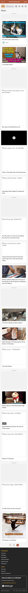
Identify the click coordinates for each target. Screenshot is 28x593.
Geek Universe (4, 561)
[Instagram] (16, 6)
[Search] (4, 2)
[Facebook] (19, 6)
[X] (25, 6)
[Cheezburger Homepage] (14, 586)
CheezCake (3, 563)
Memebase (3, 557)
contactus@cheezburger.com (9, 582)
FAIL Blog (3, 555)
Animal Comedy (5, 559)
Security (20, 590)
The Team (3, 569)
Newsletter (10, 6)
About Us (3, 571)
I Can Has (3, 553)
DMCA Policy (25, 590)
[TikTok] (22, 6)
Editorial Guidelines (6, 573)
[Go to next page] (17, 545)
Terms (14, 590)
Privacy (17, 590)
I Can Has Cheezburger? (14, 1)
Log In (25, 1)
